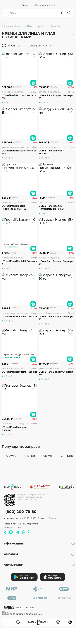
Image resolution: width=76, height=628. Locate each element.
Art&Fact (29, 455)
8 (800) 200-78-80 (19, 511)
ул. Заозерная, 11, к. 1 (43, 5)
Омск (24, 5)
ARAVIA (10, 455)
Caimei (48, 455)
